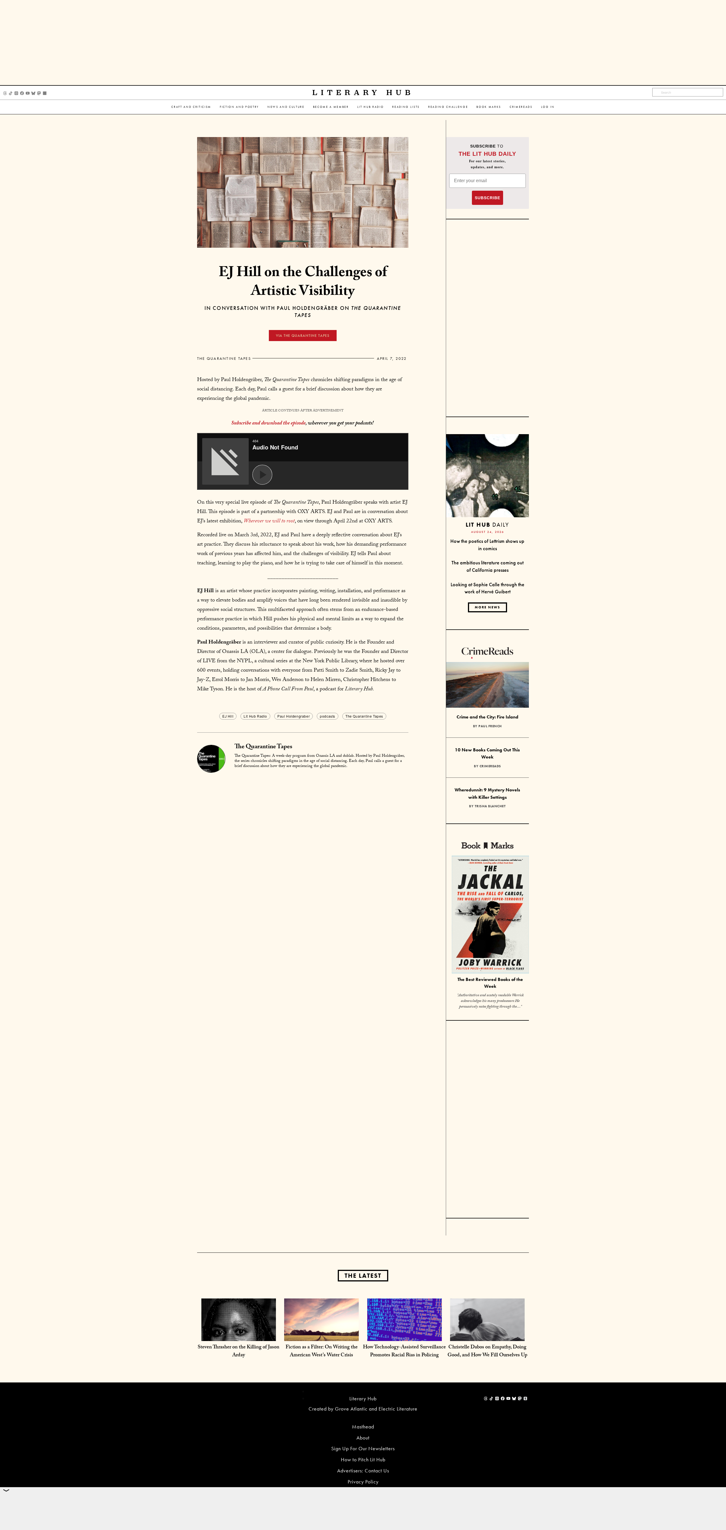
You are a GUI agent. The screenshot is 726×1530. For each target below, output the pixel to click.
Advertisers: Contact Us (363, 1470)
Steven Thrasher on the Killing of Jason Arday (238, 1351)
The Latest (363, 1276)
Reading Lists (406, 107)
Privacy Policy (363, 1481)
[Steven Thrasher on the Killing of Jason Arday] (238, 1335)
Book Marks (488, 107)
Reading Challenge (448, 107)
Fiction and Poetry (239, 107)
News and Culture (286, 107)
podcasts (327, 716)
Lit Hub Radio (370, 107)
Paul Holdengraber (293, 716)
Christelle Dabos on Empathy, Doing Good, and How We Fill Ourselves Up (487, 1351)
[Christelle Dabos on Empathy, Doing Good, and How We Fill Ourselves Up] (487, 1335)
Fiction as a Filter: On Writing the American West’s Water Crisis (322, 1351)
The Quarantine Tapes (224, 358)
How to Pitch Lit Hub (363, 1459)
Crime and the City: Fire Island (487, 717)
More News (487, 607)
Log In (548, 107)
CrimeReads (521, 107)
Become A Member (331, 107)
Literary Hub (363, 93)
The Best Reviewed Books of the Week (490, 982)
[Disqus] (302, 844)
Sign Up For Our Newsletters (363, 1448)
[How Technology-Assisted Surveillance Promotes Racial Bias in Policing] (404, 1335)
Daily (487, 524)
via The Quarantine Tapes (303, 335)
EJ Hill (227, 716)
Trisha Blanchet (490, 806)
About (363, 1437)
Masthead (363, 1426)
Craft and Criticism (191, 107)
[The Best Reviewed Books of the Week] (490, 915)
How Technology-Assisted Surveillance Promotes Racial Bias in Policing (404, 1351)
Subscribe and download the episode (268, 423)
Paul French (490, 726)
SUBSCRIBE (487, 198)
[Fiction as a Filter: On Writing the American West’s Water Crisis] (321, 1335)
